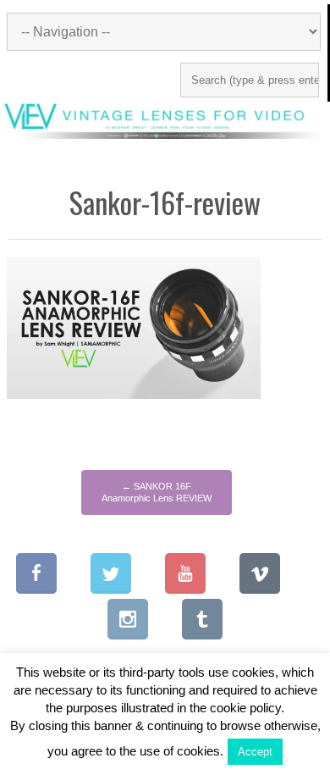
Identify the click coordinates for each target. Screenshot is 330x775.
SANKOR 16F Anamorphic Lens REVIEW (157, 492)
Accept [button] (255, 751)
